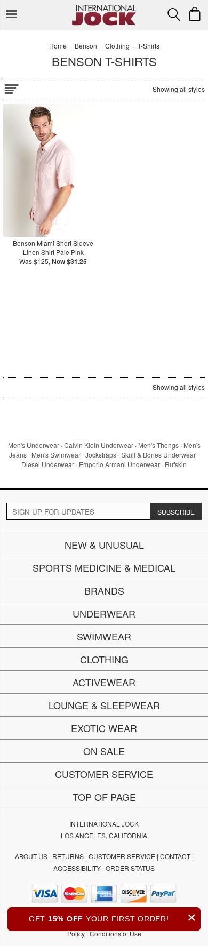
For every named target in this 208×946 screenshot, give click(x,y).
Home (58, 45)
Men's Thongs (158, 445)
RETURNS (68, 856)
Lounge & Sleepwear (104, 705)
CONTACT (175, 856)
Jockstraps (100, 454)
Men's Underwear (33, 445)
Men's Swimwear (56, 454)
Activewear (104, 682)
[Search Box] (173, 14)
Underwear (104, 613)
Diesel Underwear (47, 464)
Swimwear (104, 636)
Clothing (104, 659)
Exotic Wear (104, 728)
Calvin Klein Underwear (98, 445)
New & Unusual (104, 544)
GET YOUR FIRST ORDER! (112, 917)
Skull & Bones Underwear (158, 454)
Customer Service (104, 774)
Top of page (104, 797)
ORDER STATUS (130, 867)
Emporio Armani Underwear (119, 464)
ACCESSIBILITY (77, 867)
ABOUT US (31, 856)
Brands (104, 590)
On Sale (104, 751)
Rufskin (176, 464)
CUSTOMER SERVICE (122, 856)
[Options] (11, 87)
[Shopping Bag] (195, 14)
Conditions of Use (115, 933)
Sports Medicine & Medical (104, 567)
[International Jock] (104, 8)
